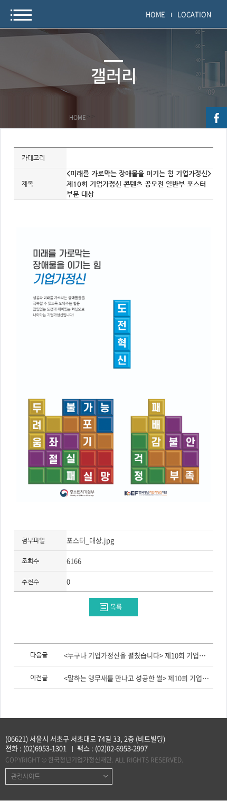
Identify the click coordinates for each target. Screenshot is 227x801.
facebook (216, 117)
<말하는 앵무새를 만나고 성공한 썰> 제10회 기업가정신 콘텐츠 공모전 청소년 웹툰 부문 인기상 (138, 678)
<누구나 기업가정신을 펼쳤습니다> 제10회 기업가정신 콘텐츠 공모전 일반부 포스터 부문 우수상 (138, 656)
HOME (155, 14)
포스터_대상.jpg (90, 540)
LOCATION (194, 14)
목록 (116, 607)
